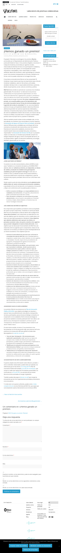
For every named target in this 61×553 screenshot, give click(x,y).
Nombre (5, 447)
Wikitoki (15, 54)
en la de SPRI (16, 372)
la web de (18, 333)
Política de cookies (41, 509)
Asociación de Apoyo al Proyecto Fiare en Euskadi (19, 123)
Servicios (41, 16)
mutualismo (15, 56)
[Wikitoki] (5, 17)
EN (9, 4)
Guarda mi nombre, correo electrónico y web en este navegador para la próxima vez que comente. (22, 475)
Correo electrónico (8, 455)
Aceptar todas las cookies (18, 546)
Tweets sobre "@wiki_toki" (49, 50)
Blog (16, 20)
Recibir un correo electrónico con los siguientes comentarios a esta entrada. (21, 482)
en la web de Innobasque (28, 368)
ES (3, 4)
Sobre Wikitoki (12, 16)
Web (4, 464)
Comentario (6, 425)
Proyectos (33, 16)
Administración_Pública (31, 54)
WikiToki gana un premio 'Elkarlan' (18, 413)
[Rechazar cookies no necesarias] (59, 546)
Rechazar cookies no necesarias (40, 546)
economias (6, 56)
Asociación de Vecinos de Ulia (22, 133)
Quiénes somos (23, 16)
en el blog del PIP (25, 366)
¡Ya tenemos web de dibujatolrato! (30, 401)
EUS (6, 4)
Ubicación (13, 4)
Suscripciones (20, 4)
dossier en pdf (25, 377)
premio (26, 56)
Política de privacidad (30, 550)
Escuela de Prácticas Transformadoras (19, 2)
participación (21, 56)
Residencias (49, 16)
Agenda (10, 20)
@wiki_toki (51, 59)
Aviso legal (39, 502)
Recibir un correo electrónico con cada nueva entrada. (18, 487)
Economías (7, 48)
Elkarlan (10, 56)
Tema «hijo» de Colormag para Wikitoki (42, 517)
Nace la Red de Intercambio (12, 394)
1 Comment (21, 54)
